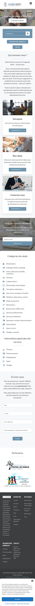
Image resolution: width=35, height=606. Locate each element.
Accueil (15, 500)
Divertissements (7, 552)
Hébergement (6, 558)
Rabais (15, 506)
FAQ (14, 513)
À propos (16, 503)
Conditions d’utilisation (10, 603)
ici (31, 388)
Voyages (5, 561)
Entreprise (16, 510)
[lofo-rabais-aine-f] (17, 461)
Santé (4, 555)
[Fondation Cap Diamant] (17, 474)
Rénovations (27, 513)
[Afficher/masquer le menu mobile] (31, 3)
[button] (32, 581)
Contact (15, 524)
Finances (5, 549)
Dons (14, 516)
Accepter (17, 599)
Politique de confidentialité (23, 603)
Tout (25, 517)
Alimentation (28, 500)
